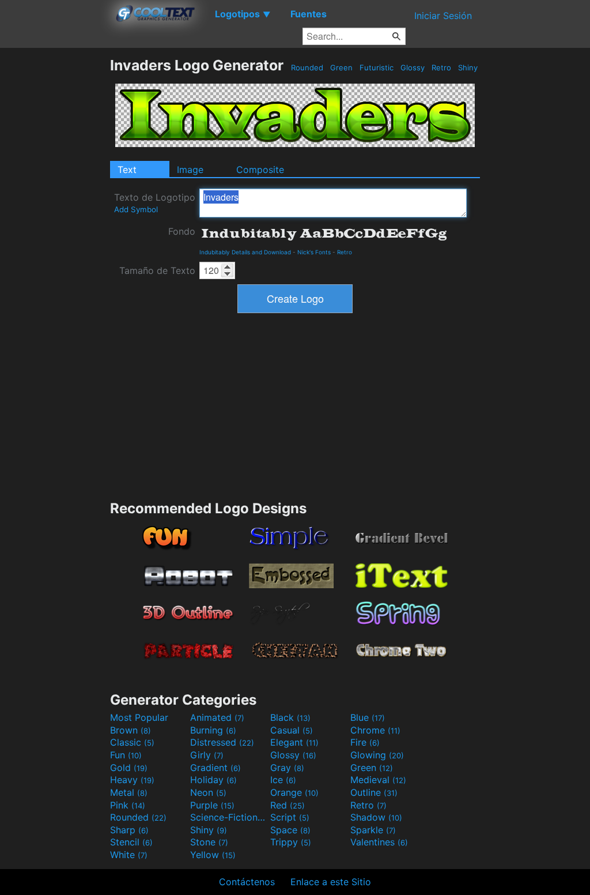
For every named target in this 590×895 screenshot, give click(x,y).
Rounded (307, 67)
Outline (374, 792)
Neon (208, 792)
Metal (129, 792)
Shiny (468, 67)
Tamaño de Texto (157, 270)
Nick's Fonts (314, 252)
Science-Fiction (228, 817)
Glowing (377, 755)
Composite (260, 169)
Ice (283, 779)
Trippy (290, 842)
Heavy (132, 779)
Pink (127, 805)
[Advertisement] (55, 230)
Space (290, 830)
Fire (365, 742)
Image (190, 169)
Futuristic (376, 67)
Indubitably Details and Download (245, 252)
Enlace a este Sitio (330, 882)
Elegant (294, 742)
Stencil (131, 842)
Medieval (378, 779)
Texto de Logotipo (154, 202)
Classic (132, 742)
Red (287, 805)
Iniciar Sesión (443, 15)
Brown (130, 730)
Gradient (215, 767)
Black (290, 717)
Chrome (375, 730)
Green (341, 67)
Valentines (379, 842)
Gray (287, 767)
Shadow (376, 817)
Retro (441, 67)
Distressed (222, 742)
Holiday (213, 779)
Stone (209, 842)
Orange (294, 792)
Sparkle (373, 830)
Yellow (213, 854)
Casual (291, 730)
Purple (212, 805)
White (129, 854)
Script (289, 817)
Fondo (181, 231)
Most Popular (139, 717)
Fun (126, 755)
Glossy (412, 67)
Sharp (129, 830)
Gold (129, 767)
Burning (213, 730)
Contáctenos (247, 882)
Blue (367, 717)
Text (127, 169)
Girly (207, 755)
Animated (217, 717)
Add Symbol (136, 209)
